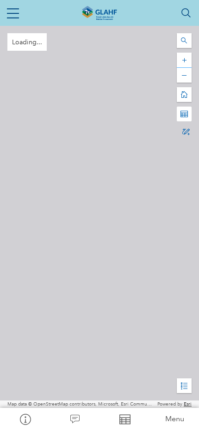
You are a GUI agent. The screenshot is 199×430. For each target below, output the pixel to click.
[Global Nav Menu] (13, 13)
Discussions (75, 419)
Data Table (124, 419)
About (25, 419)
